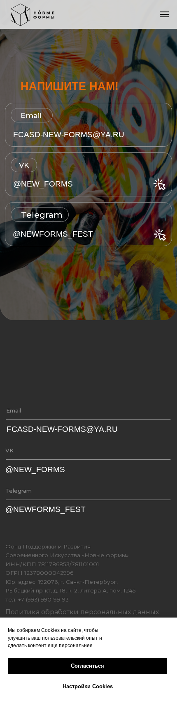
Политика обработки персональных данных (82, 612)
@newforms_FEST (53, 234)
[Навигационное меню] (164, 14)
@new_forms (43, 184)
